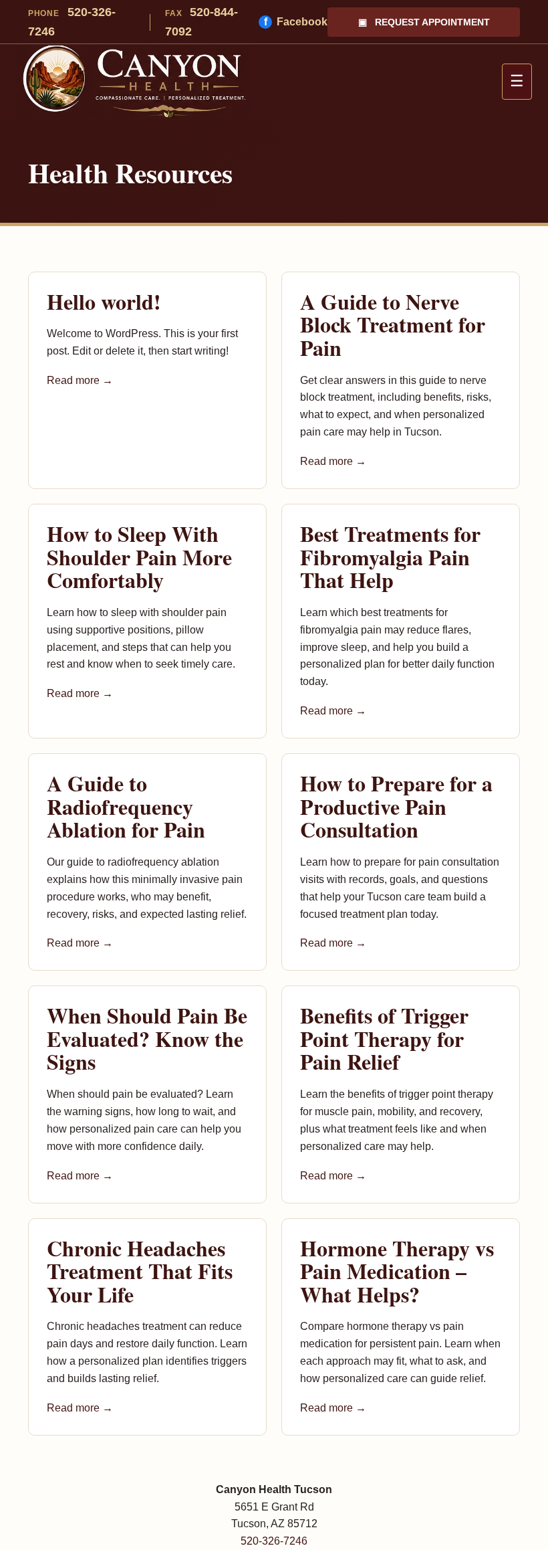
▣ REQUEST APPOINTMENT (424, 22)
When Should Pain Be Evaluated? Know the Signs (147, 1038)
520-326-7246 (72, 21)
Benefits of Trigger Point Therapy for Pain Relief (384, 1038)
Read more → (80, 380)
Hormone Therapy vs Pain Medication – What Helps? (397, 1271)
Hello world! (104, 301)
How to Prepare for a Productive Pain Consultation (396, 806)
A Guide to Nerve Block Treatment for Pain (392, 324)
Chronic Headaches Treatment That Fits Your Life (140, 1271)
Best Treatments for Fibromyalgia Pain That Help (390, 556)
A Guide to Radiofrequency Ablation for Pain (126, 806)
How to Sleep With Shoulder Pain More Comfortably (139, 556)
